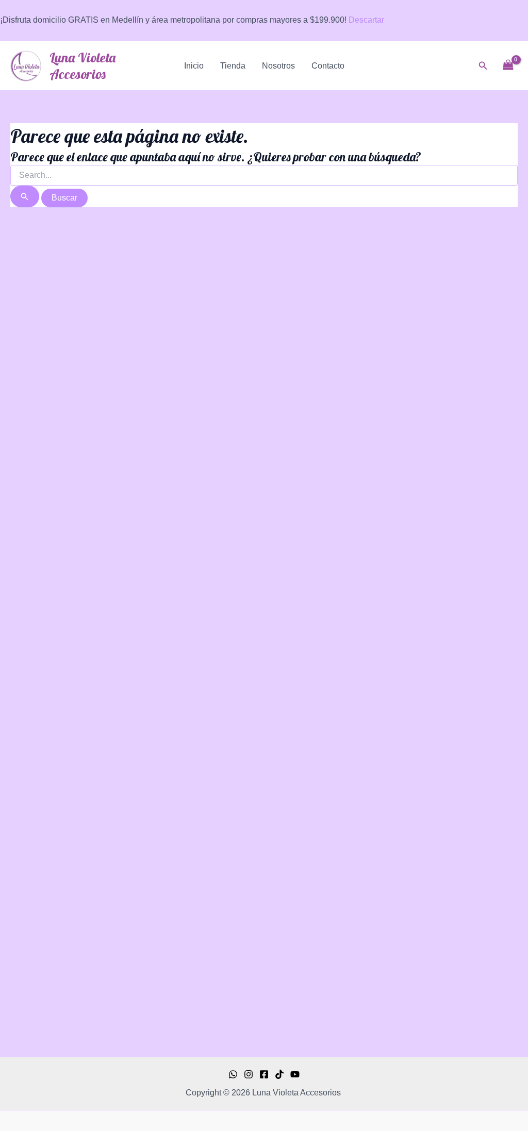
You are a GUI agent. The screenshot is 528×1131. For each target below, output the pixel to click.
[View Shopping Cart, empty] (508, 65)
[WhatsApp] (233, 1074)
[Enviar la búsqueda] (24, 196)
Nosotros (278, 65)
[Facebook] (264, 1074)
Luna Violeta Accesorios (83, 65)
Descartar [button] (366, 19)
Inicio (194, 65)
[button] (483, 66)
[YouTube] (295, 1074)
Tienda (232, 65)
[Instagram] (248, 1074)
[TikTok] (279, 1074)
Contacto (327, 65)
